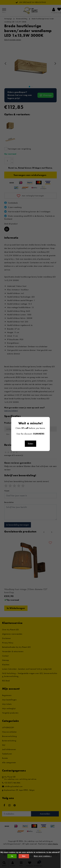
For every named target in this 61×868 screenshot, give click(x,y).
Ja (12, 856)
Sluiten (30, 443)
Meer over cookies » (42, 856)
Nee (24, 856)
